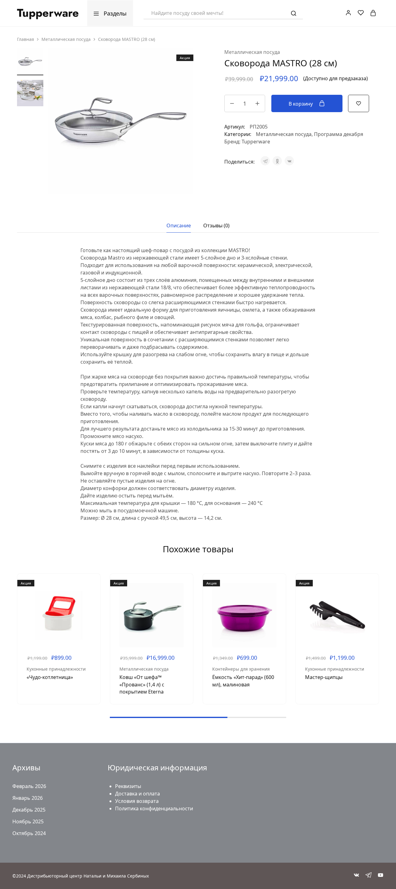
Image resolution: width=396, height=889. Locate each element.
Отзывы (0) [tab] (216, 225)
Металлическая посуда (66, 39)
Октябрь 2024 (29, 833)
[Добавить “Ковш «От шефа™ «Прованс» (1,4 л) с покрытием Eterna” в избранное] (184, 601)
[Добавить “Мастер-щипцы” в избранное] (369, 601)
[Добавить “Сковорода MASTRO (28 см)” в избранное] (358, 102)
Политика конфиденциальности (154, 808)
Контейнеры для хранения (241, 669)
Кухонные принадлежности (56, 669)
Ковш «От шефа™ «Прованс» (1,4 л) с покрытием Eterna (141, 684)
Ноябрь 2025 (28, 821)
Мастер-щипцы (323, 677)
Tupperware (256, 141)
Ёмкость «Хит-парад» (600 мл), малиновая (243, 681)
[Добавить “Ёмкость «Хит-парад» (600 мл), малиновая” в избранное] (276, 601)
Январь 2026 (27, 798)
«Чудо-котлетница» (50, 677)
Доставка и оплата (137, 793)
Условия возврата (137, 801)
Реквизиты (128, 786)
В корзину (301, 103)
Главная (25, 39)
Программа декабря (338, 134)
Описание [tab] (178, 225)
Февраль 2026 (29, 786)
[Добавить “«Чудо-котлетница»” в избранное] (91, 601)
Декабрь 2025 (28, 809)
